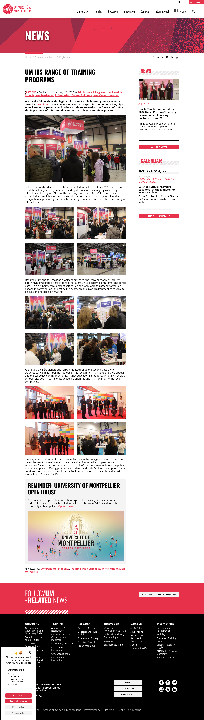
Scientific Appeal (86, 642)
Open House (66, 506)
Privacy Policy (92, 710)
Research (113, 11)
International (162, 11)
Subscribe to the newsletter (159, 594)
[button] (167, 57)
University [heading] (32, 623)
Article (31, 92)
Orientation (117, 568)
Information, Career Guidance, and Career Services (87, 95)
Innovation (129, 11)
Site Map (109, 710)
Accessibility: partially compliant (62, 710)
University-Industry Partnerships (114, 636)
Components (48, 568)
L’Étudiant (42, 104)
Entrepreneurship (113, 644)
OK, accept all (19, 695)
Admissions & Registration (94, 92)
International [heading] (166, 623)
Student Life (136, 631)
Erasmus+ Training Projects (166, 639)
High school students (95, 568)
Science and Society (88, 638)
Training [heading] (57, 623)
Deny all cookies (18, 701)
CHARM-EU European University (168, 652)
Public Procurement (129, 710)
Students (63, 568)
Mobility (161, 634)
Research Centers (87, 628)
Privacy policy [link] (18, 712)
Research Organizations (32, 645)
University (82, 11)
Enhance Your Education (58, 648)
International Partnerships (163, 629)
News (128, 682)
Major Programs (86, 645)
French (183, 11)
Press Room (128, 694)
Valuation (109, 640)
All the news (159, 147)
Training (97, 11)
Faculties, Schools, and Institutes (34, 638)
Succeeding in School (62, 643)
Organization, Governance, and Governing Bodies (34, 631)
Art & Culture (137, 628)
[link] (153, 57)
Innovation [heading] (111, 623)
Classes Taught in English (166, 646)
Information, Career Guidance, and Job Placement (61, 637)
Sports (133, 644)
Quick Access (196, 2)
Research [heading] (84, 623)
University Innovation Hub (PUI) (115, 629)
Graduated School (60, 653)
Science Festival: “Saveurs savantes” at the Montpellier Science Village (157, 189)
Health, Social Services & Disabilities (137, 638)
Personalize (18, 707)
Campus (144, 11)
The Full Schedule (159, 216)
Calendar (128, 688)
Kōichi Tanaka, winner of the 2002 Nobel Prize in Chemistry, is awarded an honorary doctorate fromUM (158, 113)
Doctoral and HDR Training (87, 633)
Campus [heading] (136, 623)
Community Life (138, 648)
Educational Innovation (57, 659)
